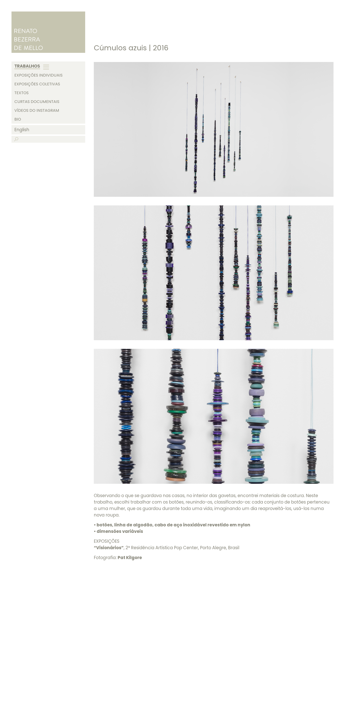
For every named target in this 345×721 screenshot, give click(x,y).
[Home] (48, 32)
